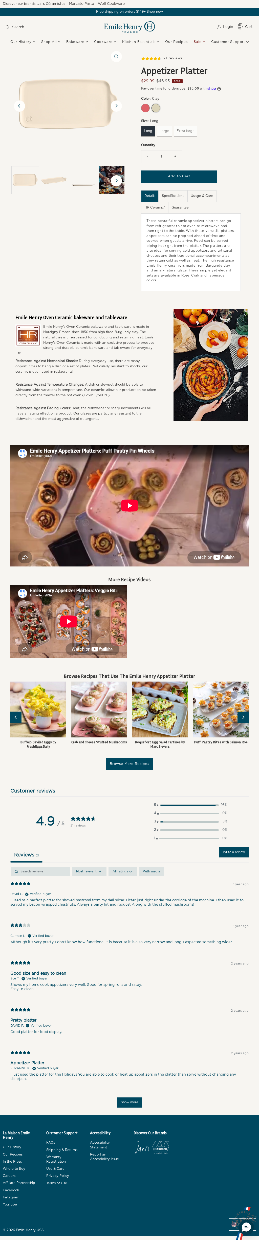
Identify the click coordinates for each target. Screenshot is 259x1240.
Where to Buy (14, 1168)
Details (149, 196)
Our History (21, 42)
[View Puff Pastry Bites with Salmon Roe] (221, 709)
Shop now (155, 11)
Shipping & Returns (61, 1150)
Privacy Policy (57, 1176)
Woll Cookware (111, 4)
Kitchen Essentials (139, 42)
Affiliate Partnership (19, 1183)
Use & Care (55, 1168)
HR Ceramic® (154, 207)
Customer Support (228, 42)
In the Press (12, 1161)
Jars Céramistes (51, 4)
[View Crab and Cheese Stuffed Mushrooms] (99, 709)
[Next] (116, 106)
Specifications (173, 196)
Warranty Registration (56, 1159)
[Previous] (19, 106)
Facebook (11, 1190)
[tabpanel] (129, 990)
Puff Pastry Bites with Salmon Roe (221, 742)
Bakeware (76, 42)
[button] (190, 805)
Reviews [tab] (26, 854)
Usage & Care (202, 196)
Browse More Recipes (129, 764)
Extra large (186, 131)
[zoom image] (116, 56)
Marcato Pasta (81, 4)
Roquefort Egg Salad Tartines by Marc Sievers (160, 744)
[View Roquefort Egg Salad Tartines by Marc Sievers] (160, 709)
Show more (129, 1102)
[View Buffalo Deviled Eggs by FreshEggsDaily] (38, 709)
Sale (198, 42)
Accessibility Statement (100, 1145)
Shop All (49, 42)
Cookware (104, 42)
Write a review (234, 852)
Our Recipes (176, 42)
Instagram (11, 1197)
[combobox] (35, 27)
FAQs (50, 1142)
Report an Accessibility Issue (104, 1157)
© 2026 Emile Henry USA (23, 1230)
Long (148, 131)
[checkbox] (151, 871)
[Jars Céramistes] (142, 1148)
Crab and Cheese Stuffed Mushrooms (99, 742)
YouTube (10, 1204)
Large (164, 131)
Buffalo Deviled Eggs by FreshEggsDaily (38, 744)
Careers (9, 1176)
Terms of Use (56, 1183)
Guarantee (180, 207)
